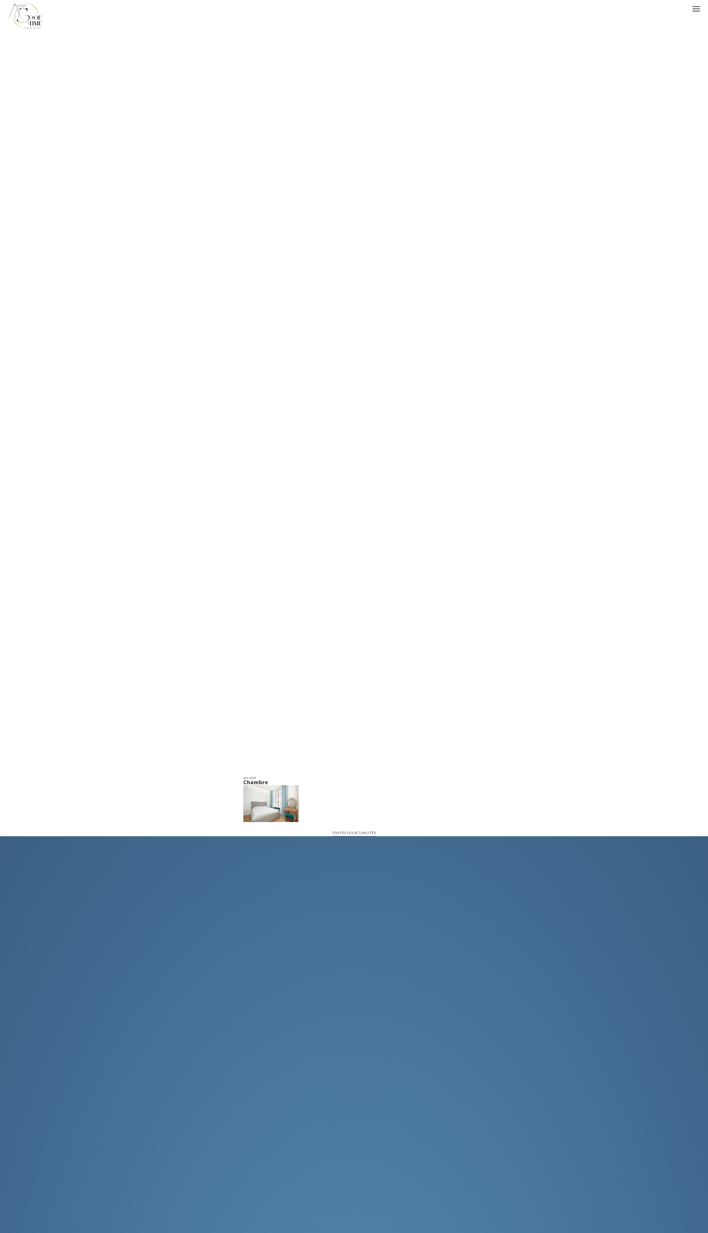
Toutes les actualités (354, 833)
